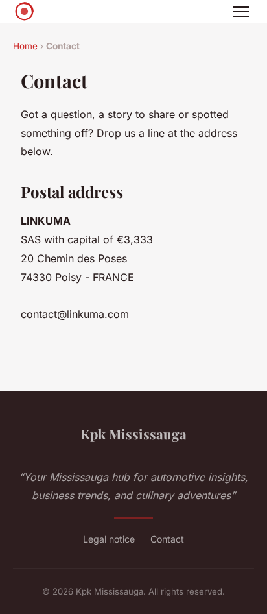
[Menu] (241, 11)
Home (25, 46)
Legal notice (109, 539)
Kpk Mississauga (133, 433)
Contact (167, 539)
